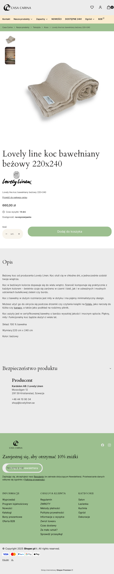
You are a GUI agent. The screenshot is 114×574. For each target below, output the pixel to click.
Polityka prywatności (52, 512)
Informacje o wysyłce (52, 516)
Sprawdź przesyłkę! (51, 534)
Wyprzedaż (8, 499)
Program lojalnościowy (15, 503)
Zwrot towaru (48, 521)
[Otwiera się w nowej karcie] (102, 445)
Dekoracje (84, 516)
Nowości (7, 508)
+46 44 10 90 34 (21, 399)
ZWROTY (45, 503)
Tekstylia (37, 27)
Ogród (82, 512)
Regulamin (39, 476)
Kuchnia (82, 508)
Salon (81, 499)
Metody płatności (50, 508)
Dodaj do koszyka (69, 231)
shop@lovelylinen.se (23, 402)
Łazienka (83, 503)
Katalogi (7, 512)
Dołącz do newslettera (24, 468)
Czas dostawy (48, 525)
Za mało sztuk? (48, 529)
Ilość (4, 227)
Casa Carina (7, 27)
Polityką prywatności (34, 479)
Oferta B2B (8, 521)
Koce (46, 27)
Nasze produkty (22, 27)
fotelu (88, 304)
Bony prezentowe (12, 516)
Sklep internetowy (56, 570)
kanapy (18, 307)
